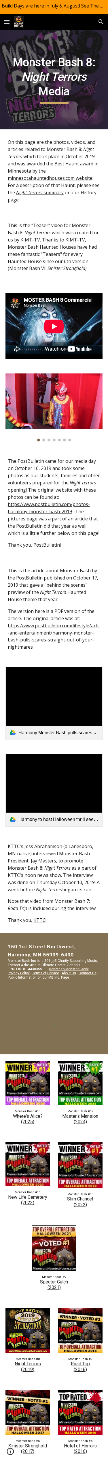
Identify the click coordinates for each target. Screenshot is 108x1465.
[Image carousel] (54, 407)
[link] (54, 703)
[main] (54, 79)
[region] (54, 7)
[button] (7, 22)
